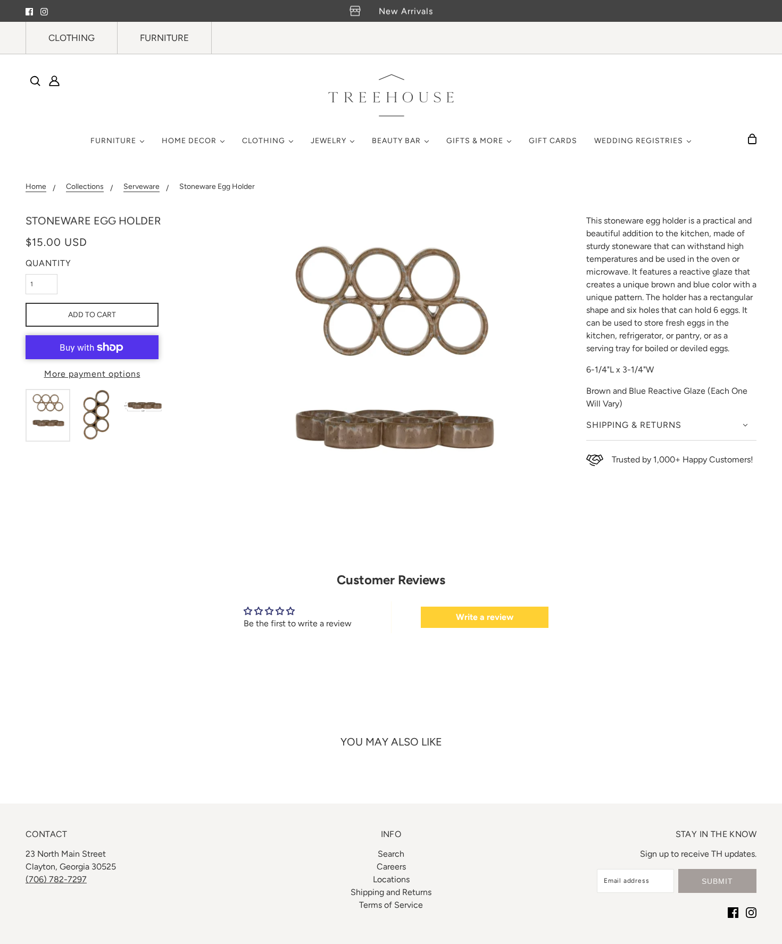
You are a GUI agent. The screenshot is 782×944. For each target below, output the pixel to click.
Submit (717, 881)
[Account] (54, 80)
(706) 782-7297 (56, 879)
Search (391, 854)
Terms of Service (391, 905)
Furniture (164, 37)
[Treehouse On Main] (391, 95)
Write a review (484, 617)
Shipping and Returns (391, 892)
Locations (391, 879)
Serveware (141, 187)
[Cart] (752, 139)
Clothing (71, 37)
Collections (85, 187)
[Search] (35, 80)
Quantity (48, 263)
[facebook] (29, 11)
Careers (391, 867)
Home (36, 187)
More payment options (92, 374)
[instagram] (44, 11)
